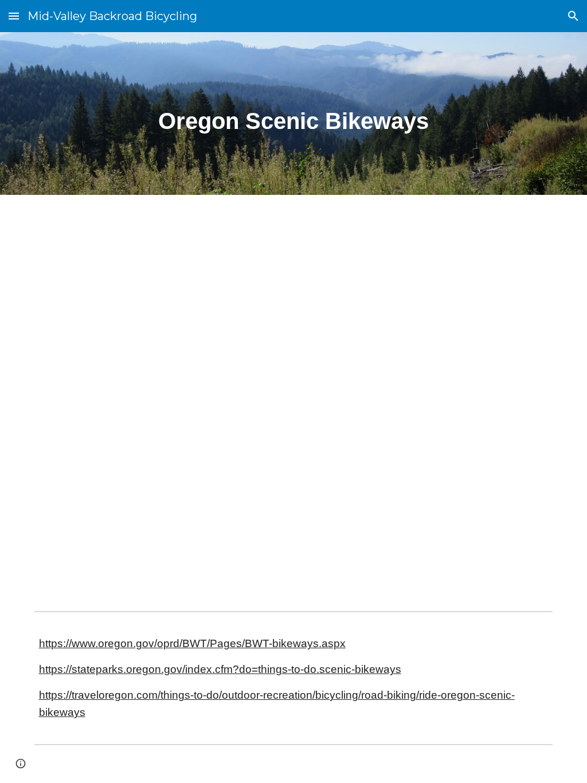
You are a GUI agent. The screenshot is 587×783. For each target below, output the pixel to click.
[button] (14, 16)
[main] (293, 113)
